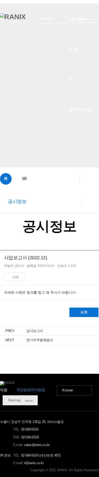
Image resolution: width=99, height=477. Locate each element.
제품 (73, 49)
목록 (84, 312)
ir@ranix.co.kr (34, 463)
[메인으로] (13, 16)
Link (16, 277)
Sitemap (20, 400)
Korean (67, 390)
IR (71, 79)
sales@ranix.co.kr (37, 445)
